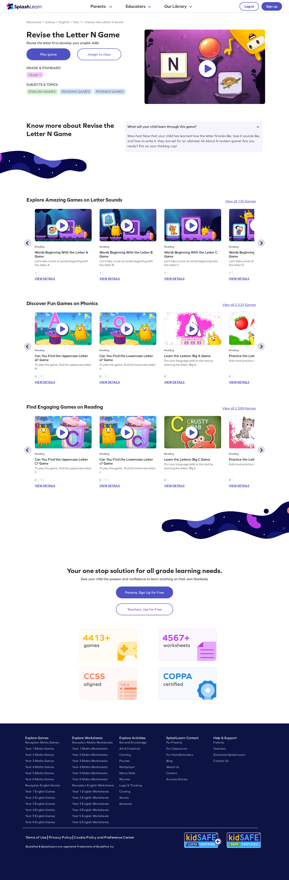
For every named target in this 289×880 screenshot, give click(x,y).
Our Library (175, 6)
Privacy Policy (60, 837)
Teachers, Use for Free (144, 609)
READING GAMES (76, 91)
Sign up (271, 6)
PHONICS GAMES (110, 91)
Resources (33, 22)
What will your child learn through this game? (162, 126)
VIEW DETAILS (45, 278)
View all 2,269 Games (239, 408)
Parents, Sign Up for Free (144, 592)
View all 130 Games (240, 201)
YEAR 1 (35, 75)
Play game (48, 54)
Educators (135, 6)
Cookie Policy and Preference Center (104, 837)
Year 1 (77, 22)
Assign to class (99, 54)
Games (50, 22)
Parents (99, 6)
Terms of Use (37, 837)
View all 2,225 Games (239, 305)
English (64, 22)
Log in (249, 6)
